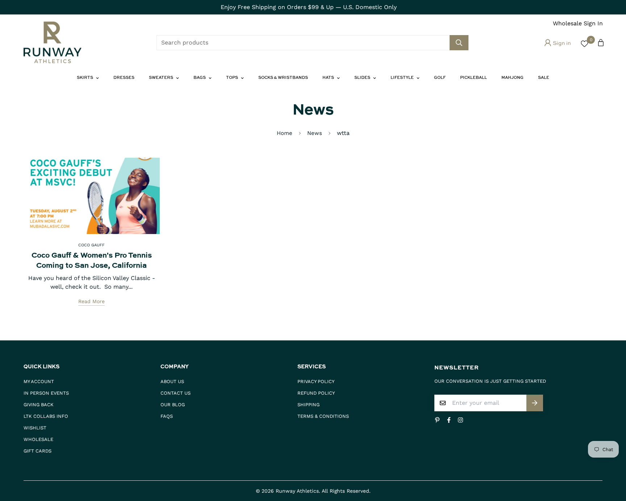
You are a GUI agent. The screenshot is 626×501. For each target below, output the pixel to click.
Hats (328, 78)
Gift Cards (37, 451)
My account (39, 381)
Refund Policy (316, 393)
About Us (172, 381)
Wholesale (38, 439)
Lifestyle (402, 78)
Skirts (85, 78)
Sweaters (161, 78)
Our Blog (172, 404)
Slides (362, 78)
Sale (543, 78)
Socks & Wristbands (283, 78)
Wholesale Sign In (578, 23)
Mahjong (512, 78)
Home (284, 133)
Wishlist (35, 427)
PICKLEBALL (473, 78)
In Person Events (46, 393)
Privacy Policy (315, 381)
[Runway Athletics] (53, 42)
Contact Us (175, 393)
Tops (232, 78)
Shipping (308, 404)
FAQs (166, 416)
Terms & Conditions (323, 416)
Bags (199, 78)
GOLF (440, 78)
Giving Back (39, 404)
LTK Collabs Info (46, 416)
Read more (91, 301)
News (314, 133)
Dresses (123, 78)
